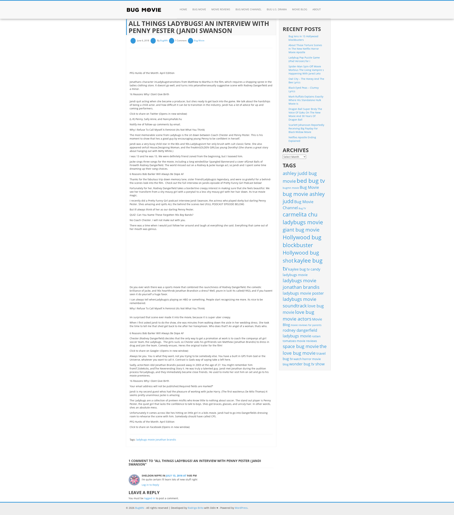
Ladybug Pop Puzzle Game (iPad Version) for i (304, 59)
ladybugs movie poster (303, 293)
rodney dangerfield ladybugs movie (300, 333)
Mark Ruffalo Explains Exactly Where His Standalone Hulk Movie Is (306, 100)
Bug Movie (199, 9)
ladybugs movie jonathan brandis (156, 439)
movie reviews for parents (306, 325)
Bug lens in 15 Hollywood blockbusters (303, 38)
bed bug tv (311, 180)
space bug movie (301, 346)
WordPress (241, 508)
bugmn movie (291, 188)
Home (183, 9)
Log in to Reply (150, 484)
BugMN (164, 40)
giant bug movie (301, 229)
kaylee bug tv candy (304, 269)
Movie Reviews (220, 9)
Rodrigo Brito (195, 508)
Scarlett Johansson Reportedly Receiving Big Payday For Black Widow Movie (306, 128)
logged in (149, 498)
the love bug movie (305, 349)
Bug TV (302, 208)
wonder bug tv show (307, 363)
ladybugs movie (295, 274)
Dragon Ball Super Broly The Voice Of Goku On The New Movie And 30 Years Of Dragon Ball (305, 114)
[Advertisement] (194, 61)
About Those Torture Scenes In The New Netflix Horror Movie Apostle (305, 48)
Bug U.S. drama (277, 9)
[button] (327, 10)
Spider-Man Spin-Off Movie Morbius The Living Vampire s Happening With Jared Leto (306, 70)
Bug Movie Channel (248, 9)
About (316, 9)
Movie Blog (299, 9)
